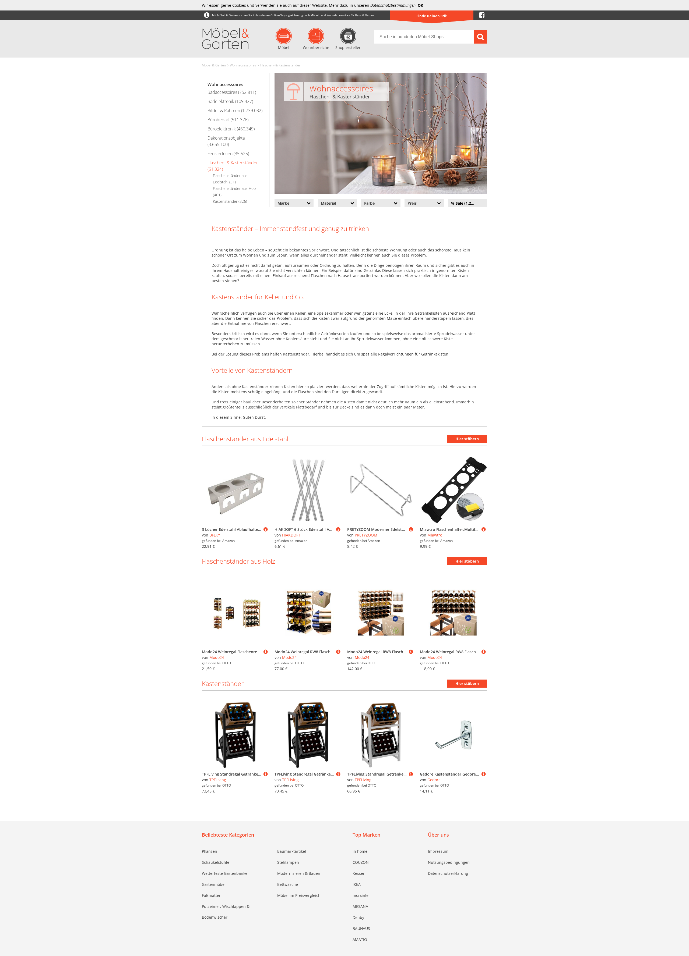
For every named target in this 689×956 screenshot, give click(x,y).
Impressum (438, 851)
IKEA (357, 884)
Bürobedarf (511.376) (228, 120)
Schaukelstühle (215, 862)
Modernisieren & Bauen (298, 873)
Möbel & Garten (214, 65)
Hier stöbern (467, 438)
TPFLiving (217, 779)
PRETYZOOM (366, 535)
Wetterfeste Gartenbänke (224, 873)
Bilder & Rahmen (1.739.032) (235, 110)
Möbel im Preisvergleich (299, 895)
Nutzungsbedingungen (449, 862)
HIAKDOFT (291, 535)
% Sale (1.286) (464, 203)
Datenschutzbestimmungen (393, 5)
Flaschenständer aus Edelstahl (245, 438)
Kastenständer (223, 683)
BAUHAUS (361, 928)
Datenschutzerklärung (448, 873)
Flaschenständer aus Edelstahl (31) (230, 178)
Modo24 (216, 657)
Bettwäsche (287, 884)
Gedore (434, 779)
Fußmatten (212, 895)
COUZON (361, 862)
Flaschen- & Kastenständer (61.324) (233, 166)
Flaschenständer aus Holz (238, 561)
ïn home (360, 851)
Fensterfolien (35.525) (228, 154)
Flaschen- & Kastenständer (280, 65)
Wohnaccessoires (243, 65)
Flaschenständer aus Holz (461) (234, 191)
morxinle (360, 895)
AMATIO (360, 939)
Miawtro (434, 535)
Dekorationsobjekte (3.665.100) (226, 141)
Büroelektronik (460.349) (231, 129)
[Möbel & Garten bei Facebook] (481, 15)
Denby (358, 917)
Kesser (359, 873)
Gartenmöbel (214, 884)
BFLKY (214, 535)
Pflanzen (209, 851)
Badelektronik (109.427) (230, 101)
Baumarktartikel (291, 851)
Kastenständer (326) (230, 201)
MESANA (360, 906)
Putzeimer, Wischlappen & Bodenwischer (225, 912)
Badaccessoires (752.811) (232, 92)
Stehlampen (288, 862)
